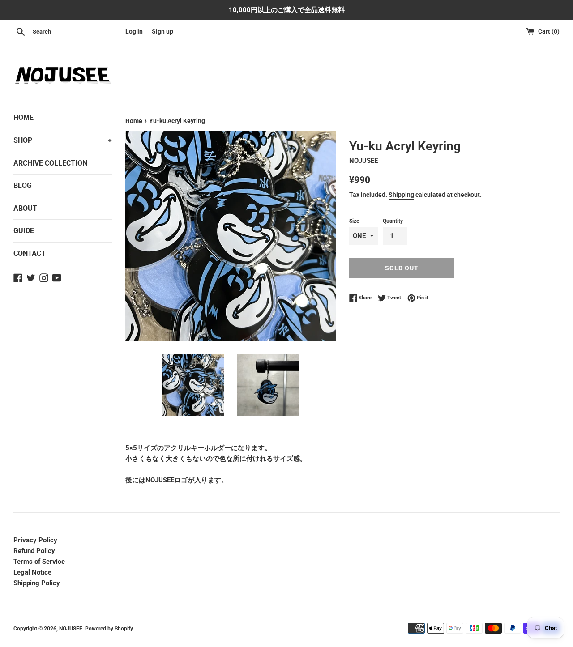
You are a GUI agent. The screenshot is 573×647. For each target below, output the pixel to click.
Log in (134, 31)
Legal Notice (32, 572)
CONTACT (29, 253)
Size (354, 221)
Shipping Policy (36, 583)
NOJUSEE (70, 629)
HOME (23, 117)
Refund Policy (34, 551)
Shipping (401, 194)
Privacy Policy (35, 540)
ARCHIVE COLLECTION (50, 163)
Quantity (393, 221)
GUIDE (23, 230)
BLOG (22, 185)
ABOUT (25, 208)
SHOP (62, 140)
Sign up (162, 31)
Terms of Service (39, 562)
